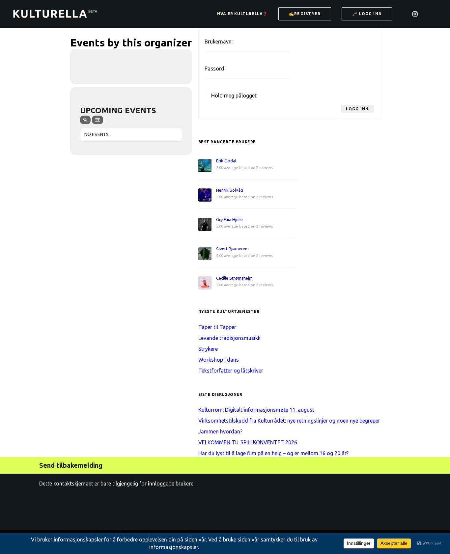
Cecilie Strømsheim (234, 278)
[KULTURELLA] (55, 14)
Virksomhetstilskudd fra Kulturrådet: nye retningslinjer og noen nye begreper (289, 421)
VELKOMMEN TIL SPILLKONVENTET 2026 (247, 442)
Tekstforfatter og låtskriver (230, 371)
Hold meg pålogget (234, 95)
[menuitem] (242, 14)
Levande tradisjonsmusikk (229, 338)
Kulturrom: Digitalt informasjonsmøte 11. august (256, 410)
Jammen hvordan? (220, 431)
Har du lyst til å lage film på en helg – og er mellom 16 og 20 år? (273, 453)
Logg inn (357, 109)
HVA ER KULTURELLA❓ (242, 14)
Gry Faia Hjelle (229, 219)
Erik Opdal (226, 160)
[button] (405, 16)
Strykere (208, 349)
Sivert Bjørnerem (232, 248)
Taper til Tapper (217, 327)
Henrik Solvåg (229, 190)
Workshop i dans (218, 360)
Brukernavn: (219, 41)
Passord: (215, 68)
